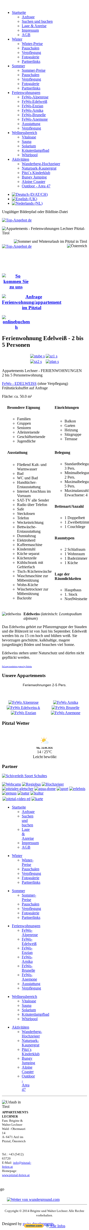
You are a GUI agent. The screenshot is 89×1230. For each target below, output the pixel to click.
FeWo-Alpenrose (35, 97)
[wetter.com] (34, 1226)
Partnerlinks (31, 61)
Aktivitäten (20, 159)
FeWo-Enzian (32, 106)
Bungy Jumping (34, 177)
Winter (17, 39)
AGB (26, 35)
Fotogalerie (30, 57)
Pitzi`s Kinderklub (36, 173)
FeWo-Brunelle (34, 115)
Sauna (26, 141)
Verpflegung (31, 52)
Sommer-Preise (33, 70)
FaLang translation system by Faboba (17, 666)
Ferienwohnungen (26, 92)
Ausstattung (31, 124)
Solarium (29, 146)
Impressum (30, 30)
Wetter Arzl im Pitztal (44, 733)
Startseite (19, 12)
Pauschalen (30, 48)
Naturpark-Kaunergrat (39, 168)
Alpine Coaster (33, 181)
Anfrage (28, 17)
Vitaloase (29, 137)
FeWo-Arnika (32, 110)
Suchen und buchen (37, 21)
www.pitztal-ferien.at (16, 1175)
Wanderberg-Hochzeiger (41, 164)
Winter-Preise (32, 44)
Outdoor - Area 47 (36, 186)
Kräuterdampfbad (35, 150)
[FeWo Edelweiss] (37, 356)
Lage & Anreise (34, 26)
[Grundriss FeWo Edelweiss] (52, 361)
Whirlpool (30, 155)
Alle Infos (57, 1226)
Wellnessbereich (24, 133)
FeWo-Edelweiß (34, 101)
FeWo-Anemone (35, 119)
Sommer (18, 66)
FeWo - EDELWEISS (19, 383)
